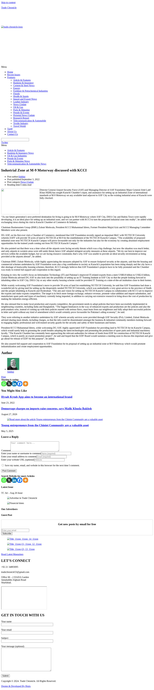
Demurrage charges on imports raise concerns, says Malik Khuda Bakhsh (46, 408)
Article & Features (22, 80)
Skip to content (8, 2)
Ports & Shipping (21, 110)
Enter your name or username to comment (21, 453)
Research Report (21, 118)
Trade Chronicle (9, 7)
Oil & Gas (18, 107)
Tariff (9, 129)
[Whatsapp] (3, 383)
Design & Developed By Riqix (16, 686)
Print (3, 377)
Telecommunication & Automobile (29, 120)
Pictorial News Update (24, 115)
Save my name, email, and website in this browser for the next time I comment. (42, 465)
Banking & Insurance (23, 83)
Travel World (19, 126)
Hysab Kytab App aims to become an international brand (36, 396)
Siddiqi (21, 176)
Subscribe (7, 533)
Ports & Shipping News (18, 161)
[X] (9, 383)
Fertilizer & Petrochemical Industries (30, 91)
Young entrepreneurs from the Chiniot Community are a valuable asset (45, 425)
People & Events (21, 112)
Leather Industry (21, 101)
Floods (16, 93)
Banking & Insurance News (20, 153)
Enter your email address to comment (18, 456)
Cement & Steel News (23, 85)
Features (11, 77)
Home (10, 72)
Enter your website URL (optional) (17, 459)
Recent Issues (13, 74)
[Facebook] (19, 383)
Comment (6, 450)
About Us (12, 131)
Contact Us (12, 134)
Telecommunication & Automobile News (26, 164)
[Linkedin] (14, 383)
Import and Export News (25, 99)
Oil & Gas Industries (17, 155)
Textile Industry (20, 123)
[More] (25, 383)
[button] (77, 67)
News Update (19, 104)
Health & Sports (21, 96)
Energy (16, 88)
